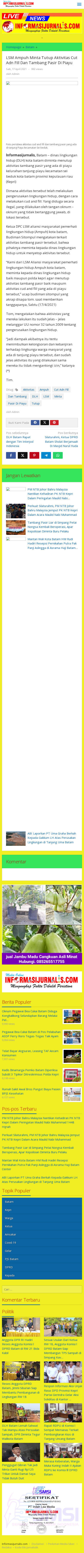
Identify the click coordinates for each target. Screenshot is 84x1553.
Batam (9, 1201)
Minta (58, 396)
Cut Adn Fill (61, 389)
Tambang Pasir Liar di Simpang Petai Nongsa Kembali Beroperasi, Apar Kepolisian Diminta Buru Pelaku (52, 526)
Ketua (8, 1226)
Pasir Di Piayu (17, 403)
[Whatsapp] (58, 455)
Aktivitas (28, 389)
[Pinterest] (54, 422)
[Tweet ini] (23, 455)
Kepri (8, 1210)
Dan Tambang (17, 396)
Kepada (9, 1275)
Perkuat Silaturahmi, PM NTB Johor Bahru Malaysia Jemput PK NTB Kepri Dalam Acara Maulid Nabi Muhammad (53, 510)
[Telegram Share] (46, 455)
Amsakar (10, 1234)
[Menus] (79, 4)
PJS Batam (11, 1259)
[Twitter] (44, 422)
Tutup (36, 403)
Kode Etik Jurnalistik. (27, 1547)
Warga (9, 1218)
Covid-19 (10, 1242)
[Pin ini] (34, 455)
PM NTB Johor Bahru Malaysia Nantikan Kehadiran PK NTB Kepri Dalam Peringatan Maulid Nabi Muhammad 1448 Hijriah (41, 1122)
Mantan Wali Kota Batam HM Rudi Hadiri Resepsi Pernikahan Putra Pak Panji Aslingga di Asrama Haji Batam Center (40, 1164)
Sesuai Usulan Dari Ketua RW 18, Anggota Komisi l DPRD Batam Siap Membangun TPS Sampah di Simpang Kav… (62, 1348)
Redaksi (7, 1547)
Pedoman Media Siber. (61, 1544)
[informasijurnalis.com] (18, 4)
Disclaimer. (38, 1544)
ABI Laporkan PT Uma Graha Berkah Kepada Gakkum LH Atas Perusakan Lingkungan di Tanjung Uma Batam (52, 837)
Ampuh (44, 389)
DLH (35, 396)
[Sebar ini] (11, 455)
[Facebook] (35, 422)
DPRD (9, 1267)
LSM (46, 396)
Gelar (8, 1251)
